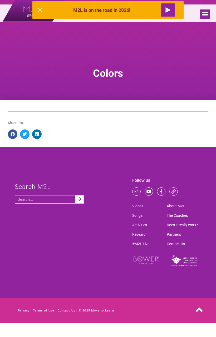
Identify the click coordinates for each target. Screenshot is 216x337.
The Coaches (177, 215)
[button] (205, 14)
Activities (139, 225)
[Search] (79, 199)
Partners (174, 234)
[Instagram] (136, 191)
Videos (137, 206)
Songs (137, 215)
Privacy (24, 310)
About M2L (176, 206)
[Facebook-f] (161, 191)
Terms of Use (43, 310)
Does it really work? (182, 225)
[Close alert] (40, 10)
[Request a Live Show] (168, 10)
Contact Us (176, 244)
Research (140, 234)
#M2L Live (140, 244)
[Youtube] (149, 191)
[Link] (173, 191)
